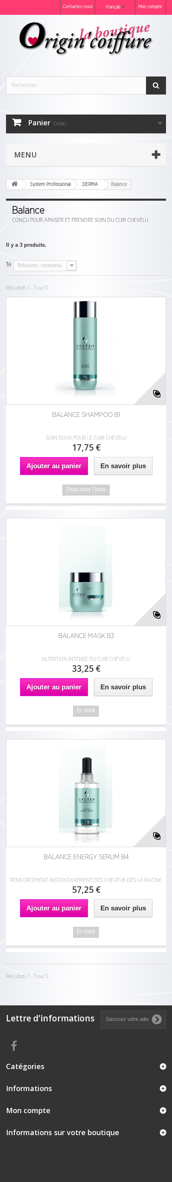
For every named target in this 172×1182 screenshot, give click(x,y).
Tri (8, 265)
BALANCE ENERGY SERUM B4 (86, 857)
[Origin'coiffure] (86, 38)
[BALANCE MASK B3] (86, 572)
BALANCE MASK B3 (86, 635)
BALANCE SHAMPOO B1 (86, 414)
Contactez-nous (78, 6)
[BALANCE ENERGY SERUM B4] (86, 793)
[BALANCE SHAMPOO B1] (86, 351)
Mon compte (150, 6)
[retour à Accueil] (14, 184)
